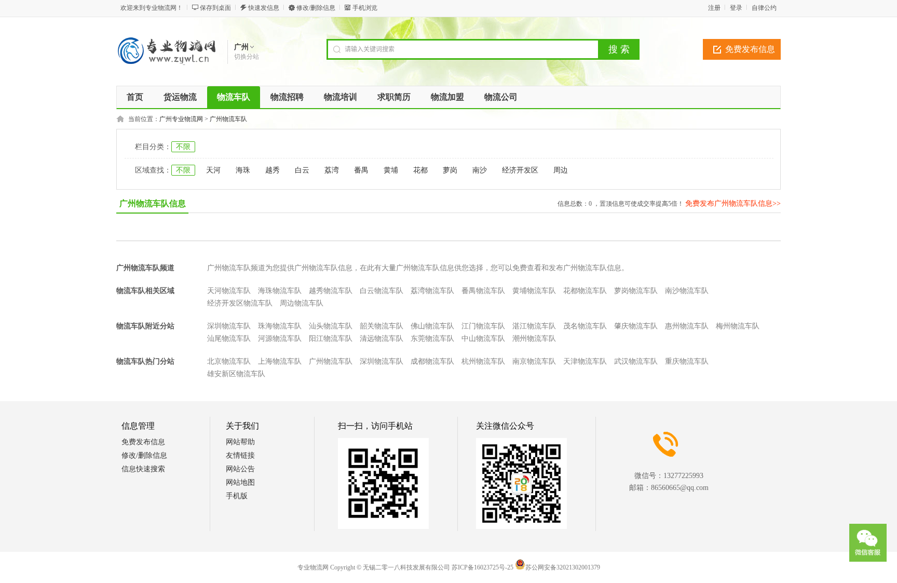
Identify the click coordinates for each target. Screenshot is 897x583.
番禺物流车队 (483, 291)
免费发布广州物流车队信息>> (733, 203)
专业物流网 (313, 567)
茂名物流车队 (585, 326)
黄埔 (391, 170)
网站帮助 (240, 442)
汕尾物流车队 (229, 338)
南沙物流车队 (687, 291)
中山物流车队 (483, 338)
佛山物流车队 (432, 326)
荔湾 (331, 170)
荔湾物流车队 (432, 291)
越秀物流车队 (330, 291)
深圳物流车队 (229, 326)
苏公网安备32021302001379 (562, 567)
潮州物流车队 (534, 338)
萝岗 (450, 170)
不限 (183, 147)
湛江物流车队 (534, 326)
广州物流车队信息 (152, 203)
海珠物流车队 (280, 291)
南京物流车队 (534, 361)
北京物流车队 (229, 361)
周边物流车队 (301, 303)
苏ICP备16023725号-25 (482, 567)
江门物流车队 (483, 326)
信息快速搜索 (143, 469)
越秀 (272, 170)
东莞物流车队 (432, 338)
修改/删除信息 (315, 7)
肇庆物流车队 (636, 326)
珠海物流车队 (280, 326)
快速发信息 (263, 7)
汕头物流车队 (330, 326)
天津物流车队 (585, 361)
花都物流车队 (585, 291)
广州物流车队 (228, 119)
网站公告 (240, 469)
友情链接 (240, 455)
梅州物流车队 (737, 326)
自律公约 (764, 7)
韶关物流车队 (381, 326)
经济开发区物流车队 (240, 303)
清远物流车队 (381, 338)
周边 (560, 170)
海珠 (243, 170)
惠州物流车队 (687, 326)
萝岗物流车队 (636, 291)
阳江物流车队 (330, 338)
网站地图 (240, 482)
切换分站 (246, 56)
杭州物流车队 (483, 361)
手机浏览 (364, 7)
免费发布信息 (750, 49)
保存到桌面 (215, 7)
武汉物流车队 (636, 361)
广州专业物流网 (181, 119)
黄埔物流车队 (534, 291)
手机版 (237, 496)
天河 (213, 170)
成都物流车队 (432, 361)
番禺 (361, 170)
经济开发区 (520, 170)
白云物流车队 (381, 291)
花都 (420, 170)
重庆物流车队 (687, 361)
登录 (736, 7)
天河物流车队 (229, 291)
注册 (714, 7)
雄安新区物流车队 (236, 374)
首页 (135, 96)
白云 (302, 170)
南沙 (479, 170)
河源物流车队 (280, 338)
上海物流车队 (280, 361)
